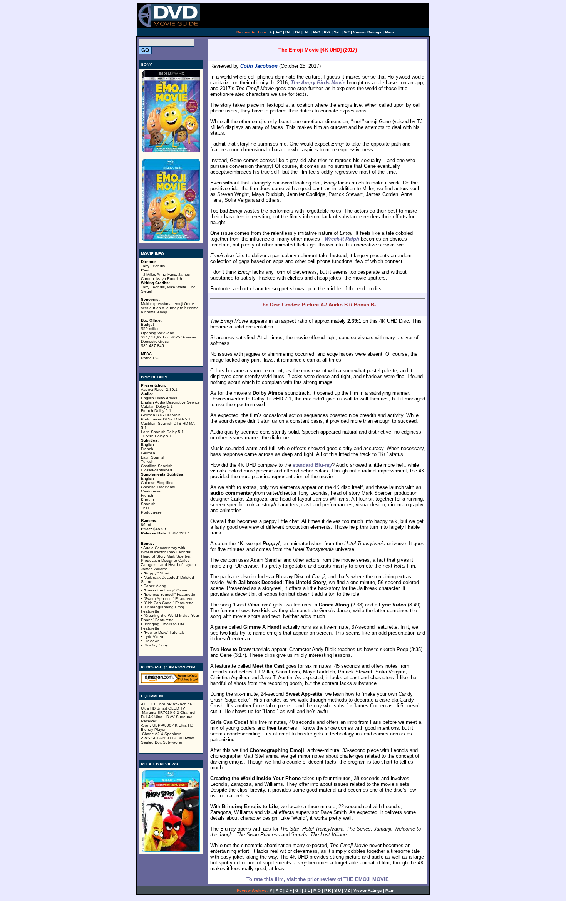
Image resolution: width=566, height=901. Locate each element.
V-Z (347, 32)
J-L (307, 32)
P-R (327, 32)
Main (389, 32)
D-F (288, 32)
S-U (337, 32)
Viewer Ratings (367, 32)
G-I (297, 32)
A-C (278, 32)
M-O (316, 32)
